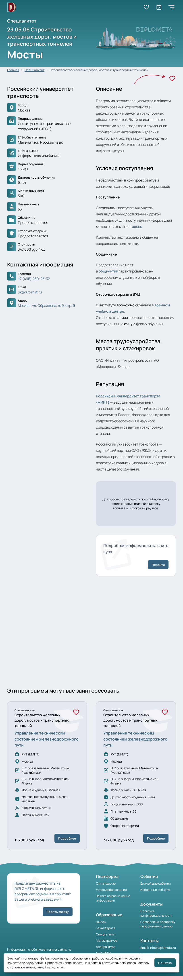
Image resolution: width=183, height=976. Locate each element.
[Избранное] (172, 78)
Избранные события (155, 889)
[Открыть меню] (171, 7)
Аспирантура (105, 947)
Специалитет (34, 70)
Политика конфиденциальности (156, 913)
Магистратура (106, 940)
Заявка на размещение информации (113, 898)
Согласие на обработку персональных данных (157, 924)
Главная (13, 70)
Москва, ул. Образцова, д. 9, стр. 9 (46, 305)
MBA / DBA (103, 953)
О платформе (106, 883)
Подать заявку (57, 912)
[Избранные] (146, 7)
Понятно (165, 963)
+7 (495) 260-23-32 (34, 278)
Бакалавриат (105, 928)
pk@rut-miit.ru (30, 292)
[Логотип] (11, 7)
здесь (137, 226)
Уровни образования (111, 889)
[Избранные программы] (158, 7)
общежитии (108, 271)
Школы (101, 922)
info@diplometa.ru (163, 947)
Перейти (158, 565)
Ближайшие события (155, 883)
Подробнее (67, 838)
